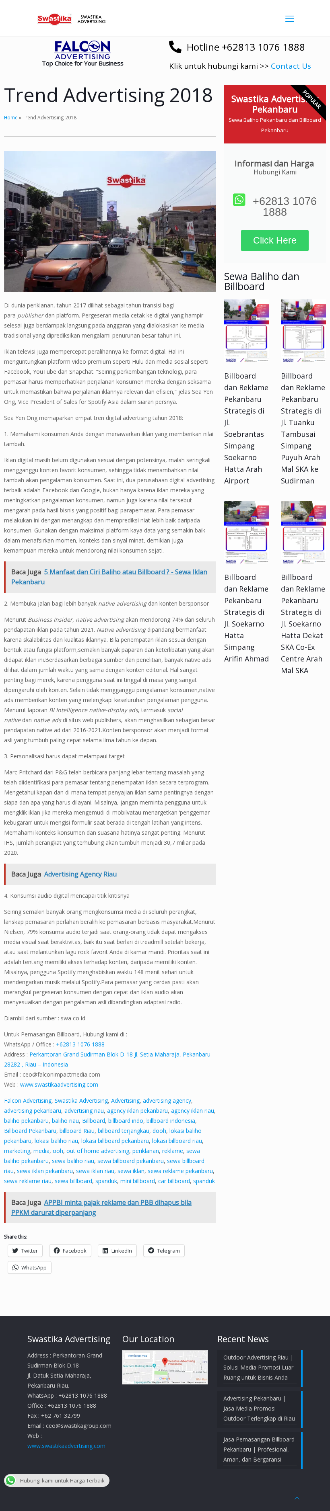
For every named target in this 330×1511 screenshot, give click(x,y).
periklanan (145, 1151)
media (41, 1151)
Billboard (93, 1120)
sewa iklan (131, 1171)
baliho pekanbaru (26, 1120)
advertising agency (167, 1100)
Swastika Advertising (81, 1100)
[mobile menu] (290, 18)
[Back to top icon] (297, 1498)
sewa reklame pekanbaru (180, 1171)
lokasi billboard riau (177, 1141)
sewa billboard (73, 1181)
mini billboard (137, 1181)
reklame (172, 1151)
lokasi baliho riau (56, 1141)
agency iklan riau (192, 1110)
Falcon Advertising (28, 1100)
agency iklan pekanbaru (137, 1110)
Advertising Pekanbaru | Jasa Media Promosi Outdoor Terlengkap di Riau (259, 1408)
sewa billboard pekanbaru (130, 1161)
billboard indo (125, 1120)
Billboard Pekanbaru (30, 1130)
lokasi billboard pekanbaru (115, 1141)
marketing (17, 1151)
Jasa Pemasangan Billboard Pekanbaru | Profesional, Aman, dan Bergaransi (259, 1449)
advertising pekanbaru (32, 1110)
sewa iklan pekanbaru (45, 1171)
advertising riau (84, 1110)
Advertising (125, 1100)
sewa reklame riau (28, 1181)
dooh (159, 1130)
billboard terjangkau (123, 1130)
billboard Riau (77, 1130)
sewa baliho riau (73, 1161)
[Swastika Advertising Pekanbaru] (72, 18)
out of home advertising (97, 1151)
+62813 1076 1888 (80, 1044)
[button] (82, 50)
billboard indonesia (170, 1120)
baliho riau (65, 1120)
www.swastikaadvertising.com (59, 1084)
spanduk (106, 1181)
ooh (58, 1151)
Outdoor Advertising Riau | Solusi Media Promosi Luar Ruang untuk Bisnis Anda (258, 1367)
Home (11, 117)
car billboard (174, 1181)
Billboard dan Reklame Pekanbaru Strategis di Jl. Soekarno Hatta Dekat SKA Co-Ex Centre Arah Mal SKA (303, 623)
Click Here (275, 240)
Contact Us (291, 66)
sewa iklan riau (95, 1171)
